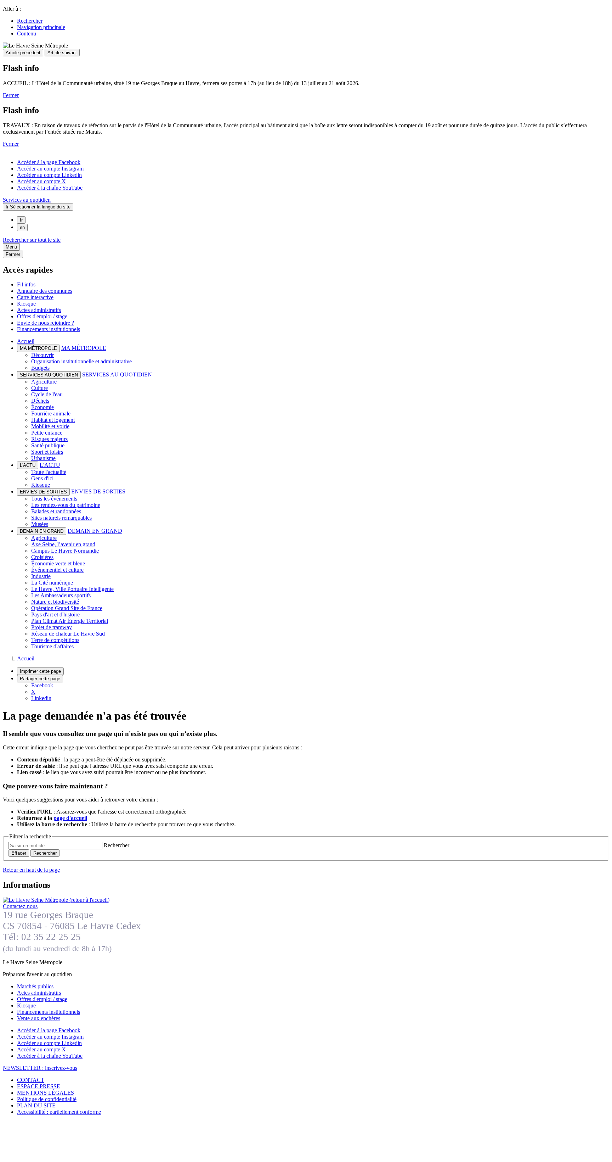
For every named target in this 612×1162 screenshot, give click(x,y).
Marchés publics (35, 986)
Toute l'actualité (48, 472)
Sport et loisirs (47, 452)
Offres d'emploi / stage (42, 316)
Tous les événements (54, 499)
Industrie (41, 576)
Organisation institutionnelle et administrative (81, 361)
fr (21, 220)
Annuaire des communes (44, 291)
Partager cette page (40, 678)
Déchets (40, 401)
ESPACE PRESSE (38, 1086)
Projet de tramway (51, 627)
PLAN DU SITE (36, 1105)
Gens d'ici (42, 478)
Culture (39, 388)
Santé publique (47, 445)
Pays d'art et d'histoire (55, 614)
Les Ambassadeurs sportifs (61, 595)
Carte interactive (35, 297)
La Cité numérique (52, 583)
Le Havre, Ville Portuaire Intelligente (72, 589)
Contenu (26, 33)
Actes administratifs (39, 310)
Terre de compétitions (55, 640)
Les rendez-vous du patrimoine (65, 505)
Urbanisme (43, 458)
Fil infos (26, 284)
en (22, 227)
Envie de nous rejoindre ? (45, 323)
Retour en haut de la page (31, 870)
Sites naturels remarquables (61, 518)
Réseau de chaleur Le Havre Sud (68, 634)
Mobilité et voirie (50, 426)
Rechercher (29, 21)
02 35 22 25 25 (51, 937)
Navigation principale (41, 27)
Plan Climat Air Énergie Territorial (69, 621)
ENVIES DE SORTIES (98, 491)
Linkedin (41, 698)
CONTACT (30, 1080)
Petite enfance (46, 433)
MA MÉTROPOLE (83, 348)
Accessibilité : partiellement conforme (59, 1112)
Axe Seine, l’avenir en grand (63, 544)
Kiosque (26, 304)
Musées (39, 524)
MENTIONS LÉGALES (45, 1093)
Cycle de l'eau (47, 394)
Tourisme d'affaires (52, 646)
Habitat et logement (53, 420)
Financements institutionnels (48, 329)
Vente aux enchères (38, 1018)
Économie (42, 407)
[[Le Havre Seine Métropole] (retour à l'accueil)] (56, 900)
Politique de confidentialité (46, 1099)
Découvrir (42, 355)
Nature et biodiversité (55, 602)
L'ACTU (50, 465)
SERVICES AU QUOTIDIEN (117, 374)
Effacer (18, 853)
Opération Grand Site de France (66, 608)
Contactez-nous (20, 906)
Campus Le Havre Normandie (65, 551)
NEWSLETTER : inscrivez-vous (40, 1068)
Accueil (25, 341)
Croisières (42, 557)
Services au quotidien (27, 200)
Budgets (40, 368)
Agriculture (44, 382)
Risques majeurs (49, 439)
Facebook (42, 685)
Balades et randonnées (56, 511)
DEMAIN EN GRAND (95, 531)
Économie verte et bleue (58, 563)
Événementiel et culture (57, 570)
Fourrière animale (50, 413)
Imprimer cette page (40, 671)
